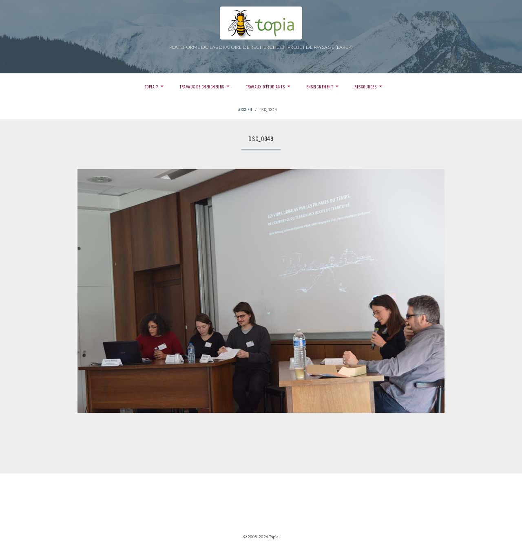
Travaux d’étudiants (265, 87)
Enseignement (319, 87)
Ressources (365, 87)
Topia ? (151, 87)
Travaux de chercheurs (201, 87)
